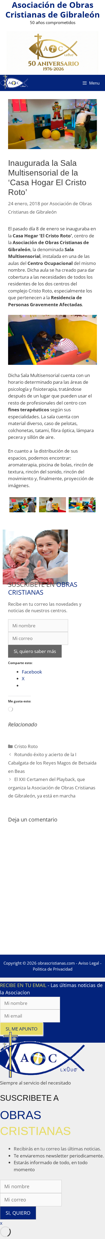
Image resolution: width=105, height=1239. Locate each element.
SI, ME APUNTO (21, 1029)
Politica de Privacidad (52, 969)
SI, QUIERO (18, 1213)
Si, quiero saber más (35, 651)
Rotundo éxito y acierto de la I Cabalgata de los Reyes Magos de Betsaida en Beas (52, 762)
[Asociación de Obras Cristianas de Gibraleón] (14, 82)
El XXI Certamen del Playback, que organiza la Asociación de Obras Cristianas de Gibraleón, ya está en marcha (51, 787)
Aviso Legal (88, 963)
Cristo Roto (26, 746)
